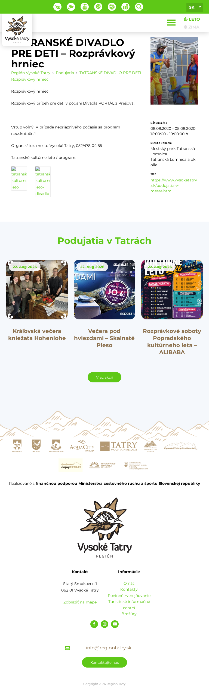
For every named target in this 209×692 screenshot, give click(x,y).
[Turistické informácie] (112, 7)
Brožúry (129, 613)
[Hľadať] (139, 7)
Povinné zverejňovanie (129, 595)
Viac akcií (104, 377)
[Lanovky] (85, 7)
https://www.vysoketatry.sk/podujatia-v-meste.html (173, 185)
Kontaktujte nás (104, 662)
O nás (129, 583)
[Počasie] (57, 7)
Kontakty (129, 589)
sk (191, 7)
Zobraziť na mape (80, 602)
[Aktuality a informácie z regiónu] (98, 7)
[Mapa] (125, 7)
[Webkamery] (71, 7)
